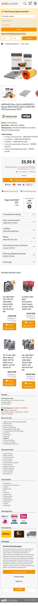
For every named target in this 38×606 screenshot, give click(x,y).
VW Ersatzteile (7, 473)
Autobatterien (7, 483)
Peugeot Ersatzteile (8, 466)
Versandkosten (31, 168)
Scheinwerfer (7, 501)
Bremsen (5, 487)
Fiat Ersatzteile (7, 459)
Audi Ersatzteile (7, 453)
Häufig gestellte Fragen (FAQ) (11, 429)
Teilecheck (6, 436)
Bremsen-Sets (7, 488)
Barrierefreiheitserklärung (10, 443)
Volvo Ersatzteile (8, 471)
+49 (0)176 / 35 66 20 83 (20, 408)
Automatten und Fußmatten (11, 485)
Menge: (24, 175)
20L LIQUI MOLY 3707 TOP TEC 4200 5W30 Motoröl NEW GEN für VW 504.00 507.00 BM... (28, 362)
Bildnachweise (7, 423)
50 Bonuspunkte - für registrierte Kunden (20, 167)
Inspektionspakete (12, 44)
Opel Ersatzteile (7, 464)
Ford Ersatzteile (7, 460)
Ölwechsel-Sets (7, 496)
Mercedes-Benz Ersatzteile (10, 462)
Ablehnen (19, 581)
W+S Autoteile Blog (8, 440)
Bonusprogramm (8, 425)
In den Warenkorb (21, 180)
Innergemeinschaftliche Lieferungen (13, 431)
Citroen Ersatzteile (8, 457)
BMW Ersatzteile (8, 455)
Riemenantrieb (7, 498)
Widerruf (6, 438)
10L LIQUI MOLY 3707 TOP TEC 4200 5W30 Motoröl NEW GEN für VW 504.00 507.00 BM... (8, 304)
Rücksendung (7, 434)
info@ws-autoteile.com (10, 410)
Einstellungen (19, 576)
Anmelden (19, 589)
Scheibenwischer (8, 500)
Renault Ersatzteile (8, 468)
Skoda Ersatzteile (8, 470)
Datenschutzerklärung (9, 427)
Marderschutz (7, 494)
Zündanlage (6, 505)
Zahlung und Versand (9, 442)
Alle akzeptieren (20, 572)
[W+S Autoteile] (10, 3)
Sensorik (5, 503)
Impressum (6, 432)
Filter (4, 490)
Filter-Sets (25, 44)
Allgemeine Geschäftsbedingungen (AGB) (14, 421)
